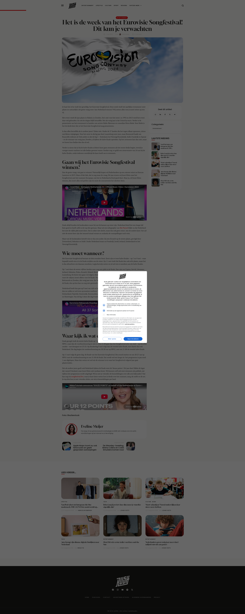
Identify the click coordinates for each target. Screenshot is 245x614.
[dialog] (122, 307)
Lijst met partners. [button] (130, 324)
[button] (122, 314)
